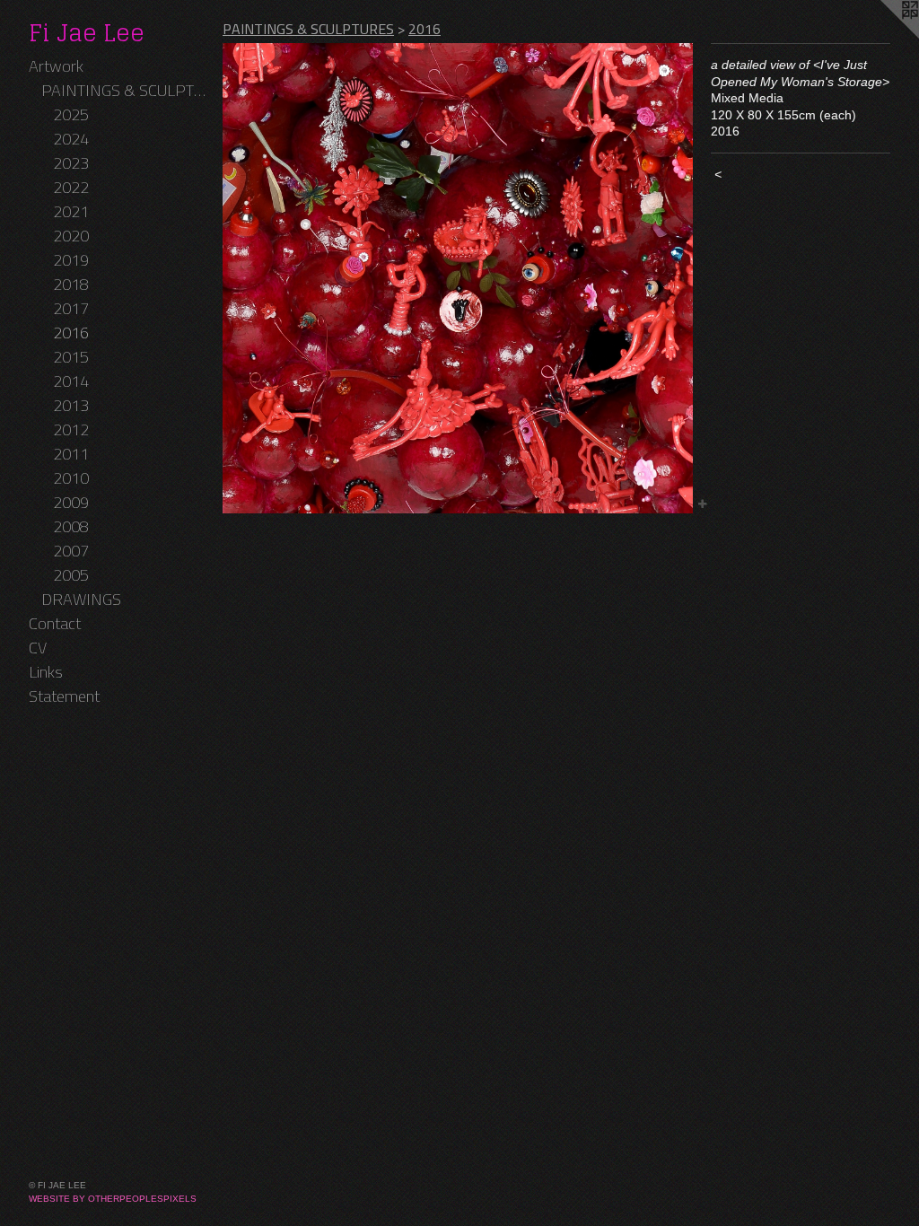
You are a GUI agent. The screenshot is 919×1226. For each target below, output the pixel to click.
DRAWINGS (81, 599)
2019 (71, 260)
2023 (71, 163)
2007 (71, 551)
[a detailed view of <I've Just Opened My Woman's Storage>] (458, 278)
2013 (71, 405)
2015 (71, 357)
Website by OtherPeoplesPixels (113, 1199)
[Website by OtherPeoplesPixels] (883, 36)
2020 (71, 235)
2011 (71, 454)
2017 (71, 308)
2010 (71, 478)
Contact (55, 623)
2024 (71, 139)
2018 (71, 284)
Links (46, 672)
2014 (71, 381)
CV (38, 647)
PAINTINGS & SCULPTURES (125, 90)
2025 (71, 114)
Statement (64, 696)
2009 (71, 502)
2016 (71, 332)
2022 (71, 187)
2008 (71, 526)
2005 (71, 575)
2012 (71, 429)
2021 (71, 211)
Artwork (56, 66)
